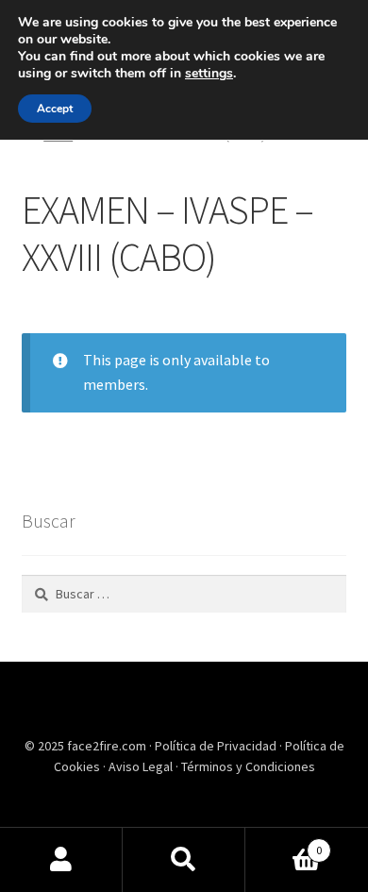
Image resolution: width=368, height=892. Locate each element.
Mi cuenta (61, 860)
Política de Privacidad (217, 745)
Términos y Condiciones (248, 766)
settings (209, 73)
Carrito (283, 843)
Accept (55, 108)
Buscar (184, 860)
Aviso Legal (142, 766)
